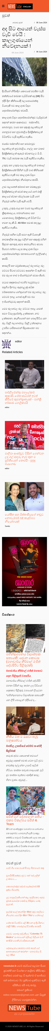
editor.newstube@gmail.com (18, 995)
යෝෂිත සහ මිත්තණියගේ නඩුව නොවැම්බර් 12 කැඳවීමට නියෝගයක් (24, 518)
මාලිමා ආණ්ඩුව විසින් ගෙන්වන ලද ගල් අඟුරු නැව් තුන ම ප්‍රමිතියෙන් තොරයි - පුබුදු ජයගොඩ (24, 458)
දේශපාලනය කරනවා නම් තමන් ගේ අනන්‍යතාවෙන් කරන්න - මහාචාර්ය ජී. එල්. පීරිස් (24, 951)
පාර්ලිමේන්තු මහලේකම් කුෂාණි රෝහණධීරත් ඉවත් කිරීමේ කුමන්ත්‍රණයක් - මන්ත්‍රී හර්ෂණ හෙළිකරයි (23, 397)
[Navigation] (3, 6)
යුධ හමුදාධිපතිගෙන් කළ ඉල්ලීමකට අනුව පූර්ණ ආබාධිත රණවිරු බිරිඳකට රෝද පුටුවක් (25, 901)
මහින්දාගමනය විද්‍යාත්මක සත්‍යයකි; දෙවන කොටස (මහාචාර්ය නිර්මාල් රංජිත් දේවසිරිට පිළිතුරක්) (23, 659)
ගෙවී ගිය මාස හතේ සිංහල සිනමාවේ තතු (25, 868)
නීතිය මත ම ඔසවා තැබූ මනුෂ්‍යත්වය (22, 738)
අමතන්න (30, 1014)
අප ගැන (19, 1014)
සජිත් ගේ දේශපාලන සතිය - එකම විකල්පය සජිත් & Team (25, 820)
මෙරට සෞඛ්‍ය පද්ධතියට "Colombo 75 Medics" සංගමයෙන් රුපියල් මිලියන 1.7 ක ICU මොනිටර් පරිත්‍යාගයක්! (24, 937)
